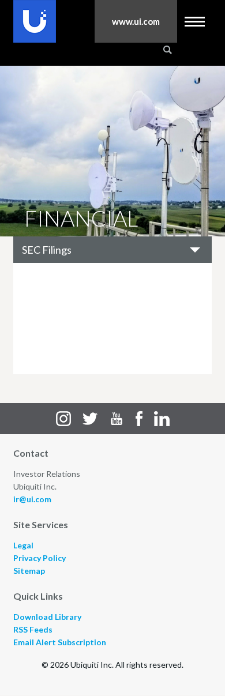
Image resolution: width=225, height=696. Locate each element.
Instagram (63, 418)
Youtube (116, 418)
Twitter (89, 418)
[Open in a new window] (34, 21)
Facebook (139, 418)
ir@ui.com (32, 499)
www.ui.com (136, 21)
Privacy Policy (39, 558)
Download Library (47, 617)
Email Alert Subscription (59, 642)
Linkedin (162, 418)
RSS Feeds (32, 629)
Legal (23, 545)
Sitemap (29, 570)
